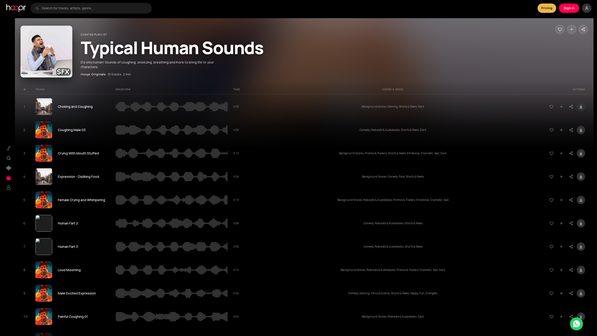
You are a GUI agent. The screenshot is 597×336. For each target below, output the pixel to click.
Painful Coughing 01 (73, 316)
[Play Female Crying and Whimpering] (43, 200)
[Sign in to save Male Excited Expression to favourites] (551, 293)
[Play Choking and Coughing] (43, 106)
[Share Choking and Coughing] (571, 106)
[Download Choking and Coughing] (581, 106)
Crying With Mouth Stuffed (78, 153)
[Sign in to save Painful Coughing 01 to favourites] (551, 316)
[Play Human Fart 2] (43, 223)
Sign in (569, 8)
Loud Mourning (69, 270)
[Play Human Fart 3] (43, 246)
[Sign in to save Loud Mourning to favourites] (551, 270)
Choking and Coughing (75, 106)
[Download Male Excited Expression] (581, 293)
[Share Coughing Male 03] (571, 130)
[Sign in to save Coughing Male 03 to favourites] (551, 130)
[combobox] (94, 8)
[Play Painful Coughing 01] (43, 316)
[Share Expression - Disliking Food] (571, 176)
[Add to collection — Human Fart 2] (561, 223)
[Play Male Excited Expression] (43, 293)
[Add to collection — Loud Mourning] (561, 270)
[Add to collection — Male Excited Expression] (561, 293)
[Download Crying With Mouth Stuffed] (581, 153)
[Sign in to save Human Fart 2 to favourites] (551, 223)
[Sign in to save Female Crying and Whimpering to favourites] (551, 200)
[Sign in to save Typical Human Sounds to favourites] (560, 29)
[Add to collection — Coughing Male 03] (561, 130)
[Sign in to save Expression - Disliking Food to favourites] (551, 176)
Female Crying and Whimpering (81, 200)
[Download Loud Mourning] (581, 270)
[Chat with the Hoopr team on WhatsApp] (576, 323)
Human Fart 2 (68, 223)
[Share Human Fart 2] (571, 223)
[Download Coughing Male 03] (581, 130)
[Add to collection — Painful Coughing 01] (561, 316)
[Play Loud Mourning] (43, 270)
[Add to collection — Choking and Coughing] (561, 106)
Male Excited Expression (77, 293)
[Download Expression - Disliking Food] (581, 176)
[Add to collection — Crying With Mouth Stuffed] (561, 153)
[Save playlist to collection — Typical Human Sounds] (571, 29)
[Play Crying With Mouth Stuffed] (43, 153)
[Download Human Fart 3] (581, 246)
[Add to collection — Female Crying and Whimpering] (561, 200)
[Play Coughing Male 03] (43, 130)
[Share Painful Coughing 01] (571, 316)
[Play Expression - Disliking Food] (43, 176)
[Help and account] (586, 8)
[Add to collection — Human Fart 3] (561, 246)
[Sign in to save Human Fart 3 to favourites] (551, 246)
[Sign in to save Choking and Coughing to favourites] (551, 106)
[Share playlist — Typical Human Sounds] (583, 29)
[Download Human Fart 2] (581, 223)
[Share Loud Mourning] (571, 270)
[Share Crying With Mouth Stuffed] (571, 153)
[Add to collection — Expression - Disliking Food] (561, 176)
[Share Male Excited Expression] (571, 293)
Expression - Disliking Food (78, 176)
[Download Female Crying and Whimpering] (581, 200)
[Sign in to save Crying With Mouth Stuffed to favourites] (551, 153)
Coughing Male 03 (72, 130)
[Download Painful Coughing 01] (581, 316)
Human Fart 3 (68, 246)
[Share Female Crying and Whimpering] (571, 200)
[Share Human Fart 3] (571, 246)
